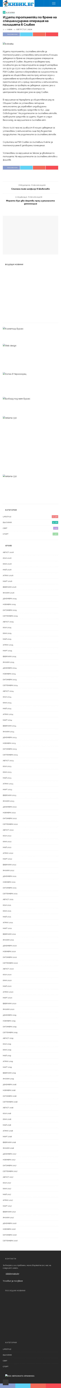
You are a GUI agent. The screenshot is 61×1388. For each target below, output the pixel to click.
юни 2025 (7, 633)
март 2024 (7, 720)
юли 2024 (7, 697)
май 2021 (7, 917)
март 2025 (7, 651)
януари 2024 (8, 732)
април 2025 (8, 645)
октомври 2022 (10, 818)
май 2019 (7, 1056)
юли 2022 (7, 836)
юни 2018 (7, 1119)
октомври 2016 (9, 1235)
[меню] (53, 3)
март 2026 (7, 581)
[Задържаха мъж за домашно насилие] (7, 314)
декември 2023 (9, 737)
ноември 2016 (9, 1229)
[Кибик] (18, 3)
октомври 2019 (9, 1027)
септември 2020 (10, 963)
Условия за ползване (13, 1281)
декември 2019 (9, 1015)
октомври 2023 (10, 749)
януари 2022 (8, 870)
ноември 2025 (9, 604)
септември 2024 (10, 685)
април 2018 (8, 1131)
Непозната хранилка (23, 1376)
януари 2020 (8, 1009)
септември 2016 (10, 1241)
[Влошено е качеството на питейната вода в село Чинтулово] (7, 287)
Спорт (30, 534)
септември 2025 (10, 616)
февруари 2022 (9, 865)
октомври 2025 (10, 610)
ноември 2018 (9, 1090)
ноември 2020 (9, 951)
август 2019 (8, 1038)
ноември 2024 (9, 674)
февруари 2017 (9, 1212)
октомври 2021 (9, 888)
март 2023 (7, 790)
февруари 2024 (9, 726)
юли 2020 (7, 975)
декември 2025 (9, 599)
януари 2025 (8, 662)
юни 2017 (7, 1189)
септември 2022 (10, 824)
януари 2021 (8, 940)
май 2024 (7, 709)
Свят (30, 528)
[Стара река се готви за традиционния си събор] (8, 302)
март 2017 (7, 1206)
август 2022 (8, 830)
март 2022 (7, 859)
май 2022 (7, 847)
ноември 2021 (9, 882)
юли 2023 (7, 766)
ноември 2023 (9, 743)
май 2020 (7, 986)
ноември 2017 (9, 1160)
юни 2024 (7, 703)
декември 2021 (9, 876)
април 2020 (8, 992)
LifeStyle (30, 517)
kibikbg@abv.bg (12, 1274)
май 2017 (7, 1194)
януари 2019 (8, 1079)
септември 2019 (10, 1032)
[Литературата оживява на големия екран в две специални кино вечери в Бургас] (8, 275)
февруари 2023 (9, 795)
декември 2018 (9, 1085)
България (30, 522)
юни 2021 (7, 911)
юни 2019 (7, 1050)
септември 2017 (10, 1171)
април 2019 (8, 1061)
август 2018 (8, 1108)
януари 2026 (8, 593)
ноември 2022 (9, 813)
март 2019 (7, 1067)
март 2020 (7, 998)
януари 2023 (8, 801)
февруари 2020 (9, 1004)
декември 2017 (9, 1154)
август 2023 (8, 761)
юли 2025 (7, 628)
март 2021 (7, 928)
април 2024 (8, 714)
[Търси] (47, 3)
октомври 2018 (9, 1096)
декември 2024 (9, 668)
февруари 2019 (9, 1073)
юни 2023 (7, 772)
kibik (10, 29)
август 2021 (8, 899)
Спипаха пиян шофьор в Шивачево (30, 189)
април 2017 (8, 1200)
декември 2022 (10, 807)
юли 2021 (7, 905)
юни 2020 (7, 980)
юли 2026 (7, 558)
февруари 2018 (9, 1142)
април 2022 (8, 853)
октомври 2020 (10, 957)
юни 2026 (7, 564)
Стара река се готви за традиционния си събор (34, 1327)
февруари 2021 (9, 934)
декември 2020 (10, 946)
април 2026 (8, 575)
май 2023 (7, 778)
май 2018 (7, 1125)
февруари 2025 (9, 656)
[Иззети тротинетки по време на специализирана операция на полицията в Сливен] (8, 44)
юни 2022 (7, 842)
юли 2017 (7, 1183)
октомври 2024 (10, 680)
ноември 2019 (9, 1021)
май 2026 (7, 570)
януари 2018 (8, 1148)
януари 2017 (8, 1218)
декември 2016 (9, 1223)
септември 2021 (10, 894)
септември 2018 (10, 1102)
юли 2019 (7, 1044)
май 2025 (7, 639)
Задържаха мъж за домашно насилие (34, 317)
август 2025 (8, 622)
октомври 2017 (9, 1165)
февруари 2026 (9, 587)
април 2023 (8, 784)
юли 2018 (7, 1113)
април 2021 (8, 923)
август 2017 (8, 1177)
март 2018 (7, 1137)
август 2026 (8, 552)
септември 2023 (10, 755)
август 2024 (8, 691)
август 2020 (8, 969)
